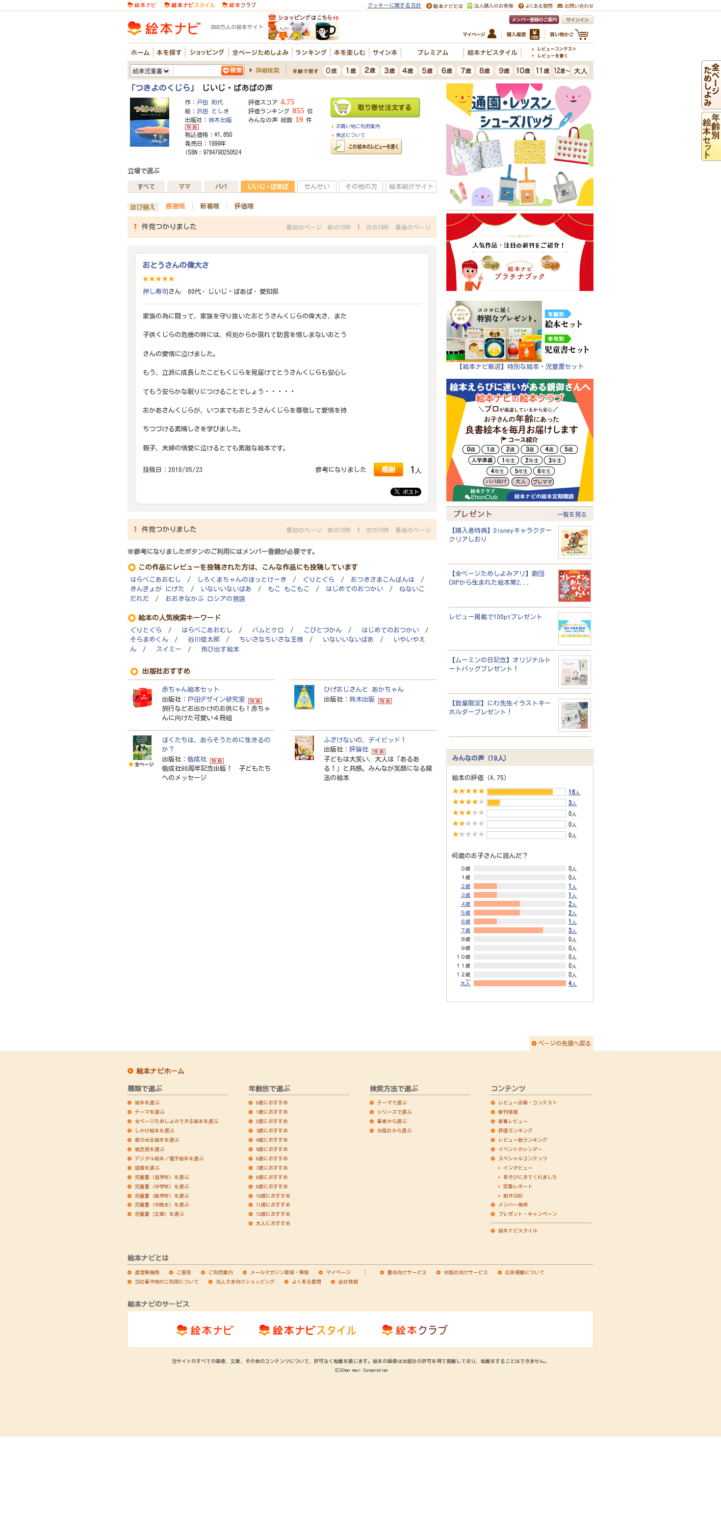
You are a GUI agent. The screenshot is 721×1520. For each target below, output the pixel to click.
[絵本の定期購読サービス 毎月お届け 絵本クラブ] (239, 4)
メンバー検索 (513, 1204)
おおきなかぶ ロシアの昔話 (205, 599)
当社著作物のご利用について (167, 1281)
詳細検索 (267, 70)
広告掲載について (524, 1272)
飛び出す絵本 (220, 649)
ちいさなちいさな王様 (271, 639)
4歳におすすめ (272, 1139)
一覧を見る (572, 514)
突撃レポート (518, 1186)
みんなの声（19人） (481, 758)
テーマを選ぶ (149, 1111)
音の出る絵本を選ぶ (157, 1139)
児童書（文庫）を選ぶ (159, 1213)
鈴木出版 (220, 120)
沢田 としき (213, 111)
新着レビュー (513, 1121)
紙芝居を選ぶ (149, 1149)
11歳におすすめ (273, 1204)
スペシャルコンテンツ (522, 1158)
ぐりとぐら (319, 580)
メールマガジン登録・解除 (279, 1272)
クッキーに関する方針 (394, 5)
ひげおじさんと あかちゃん (364, 689)
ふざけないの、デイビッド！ (365, 739)
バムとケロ (268, 630)
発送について (350, 134)
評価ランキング (515, 1130)
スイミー (168, 649)
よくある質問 (306, 1281)
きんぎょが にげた (157, 589)
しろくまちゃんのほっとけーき (241, 580)
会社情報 (348, 1281)
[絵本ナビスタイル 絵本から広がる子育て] (189, 4)
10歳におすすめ (273, 1195)
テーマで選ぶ (392, 1102)
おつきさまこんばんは (382, 580)
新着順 (209, 206)
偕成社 (196, 759)
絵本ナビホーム (160, 1071)
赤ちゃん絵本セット (190, 689)
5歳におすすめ (272, 1149)
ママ (184, 186)
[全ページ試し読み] (711, 104)
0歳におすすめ (272, 1102)
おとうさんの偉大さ (176, 265)
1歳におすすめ (272, 1111)
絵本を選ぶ (147, 1102)
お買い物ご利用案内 (358, 126)
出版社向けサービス (466, 1272)
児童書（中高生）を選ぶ (162, 1204)
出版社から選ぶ (394, 1130)
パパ (221, 186)
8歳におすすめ (272, 1177)
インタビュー (518, 1167)
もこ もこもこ (288, 589)
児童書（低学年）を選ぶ (162, 1177)
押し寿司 (155, 291)
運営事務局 (147, 1272)
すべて (146, 186)
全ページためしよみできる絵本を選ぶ (176, 1121)
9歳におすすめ (272, 1186)
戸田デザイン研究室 (216, 699)
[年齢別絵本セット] (711, 156)
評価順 (244, 206)
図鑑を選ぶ (147, 1167)
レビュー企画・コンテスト (527, 1102)
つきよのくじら (162, 88)
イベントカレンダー (520, 1149)
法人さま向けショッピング (245, 1281)
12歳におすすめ (273, 1213)
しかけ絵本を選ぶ (154, 1130)
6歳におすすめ (272, 1158)
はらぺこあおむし (155, 580)
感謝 (388, 469)
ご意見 (184, 1272)
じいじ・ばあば (267, 186)
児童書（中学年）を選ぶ (162, 1186)
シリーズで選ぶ (394, 1111)
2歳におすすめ (272, 1121)
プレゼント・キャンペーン (527, 1213)
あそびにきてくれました (530, 1177)
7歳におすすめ (272, 1167)
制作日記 (513, 1195)
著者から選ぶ (392, 1121)
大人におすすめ (273, 1223)
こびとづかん (323, 630)
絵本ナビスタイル (518, 1230)
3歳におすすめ (272, 1130)
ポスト (409, 492)
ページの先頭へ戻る (564, 1043)
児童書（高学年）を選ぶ (162, 1195)
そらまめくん (149, 639)
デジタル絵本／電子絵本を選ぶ (169, 1158)
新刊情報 (508, 1111)
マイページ (338, 1272)
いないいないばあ (226, 589)
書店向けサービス (407, 1272)
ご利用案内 (220, 1272)
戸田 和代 (210, 102)
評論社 (358, 749)
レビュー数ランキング (522, 1139)
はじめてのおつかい (354, 589)
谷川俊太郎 (204, 639)
